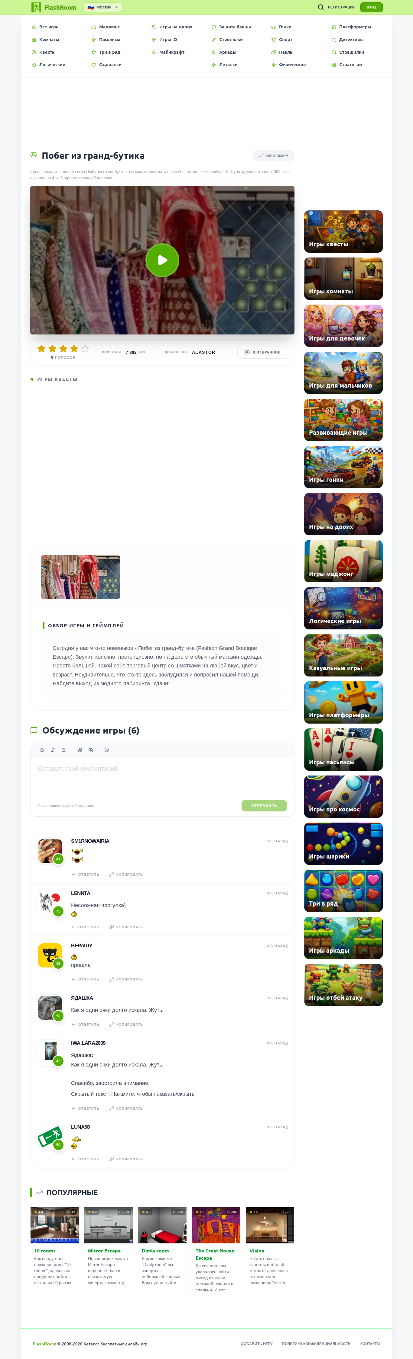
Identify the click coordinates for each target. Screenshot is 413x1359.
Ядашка (82, 998)
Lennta (80, 893)
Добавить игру (256, 1344)
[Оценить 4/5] (74, 348)
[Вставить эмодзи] (106, 750)
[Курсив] (53, 750)
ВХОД (371, 7)
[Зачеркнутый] (64, 750)
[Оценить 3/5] (63, 348)
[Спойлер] (90, 750)
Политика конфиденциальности (316, 1344)
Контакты (370, 1344)
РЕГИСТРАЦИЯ (342, 7)
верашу (81, 945)
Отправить (264, 806)
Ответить (88, 874)
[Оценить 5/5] (85, 348)
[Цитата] (80, 750)
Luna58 (80, 1127)
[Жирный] (42, 750)
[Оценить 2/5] (52, 348)
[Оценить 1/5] (41, 348)
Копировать (129, 874)
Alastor (204, 352)
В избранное (267, 352)
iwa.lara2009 (88, 1043)
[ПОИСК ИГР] (320, 7)
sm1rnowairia (90, 841)
